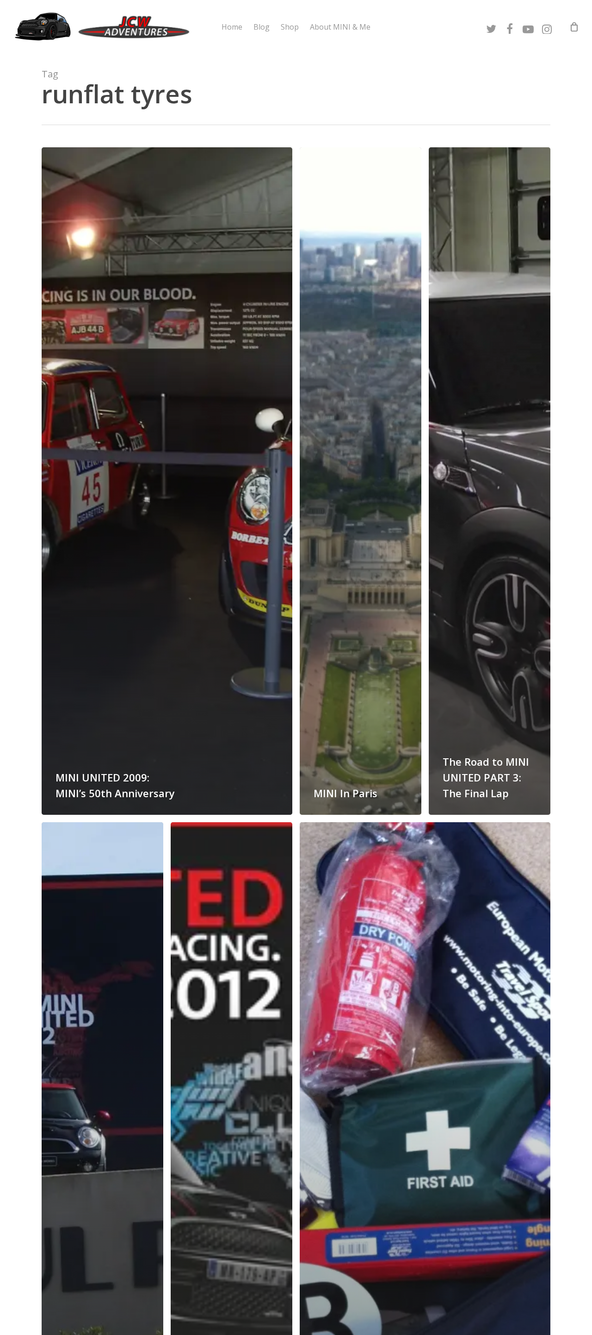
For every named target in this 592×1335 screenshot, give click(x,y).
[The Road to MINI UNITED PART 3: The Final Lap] (489, 481)
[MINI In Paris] (360, 481)
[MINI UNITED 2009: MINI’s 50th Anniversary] (167, 481)
